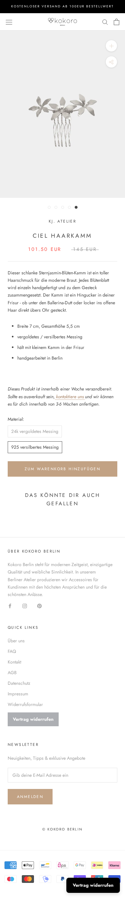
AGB (12, 672)
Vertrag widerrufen (33, 719)
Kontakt (14, 662)
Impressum (18, 694)
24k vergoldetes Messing (34, 431)
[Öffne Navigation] (9, 21)
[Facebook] (10, 605)
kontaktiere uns (70, 396)
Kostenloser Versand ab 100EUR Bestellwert (62, 6)
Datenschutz (19, 683)
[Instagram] (24, 605)
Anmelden (30, 797)
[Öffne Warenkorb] (116, 22)
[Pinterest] (39, 605)
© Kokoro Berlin (62, 829)
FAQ (12, 651)
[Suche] (105, 21)
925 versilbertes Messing (35, 447)
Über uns (16, 640)
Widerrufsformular (25, 704)
